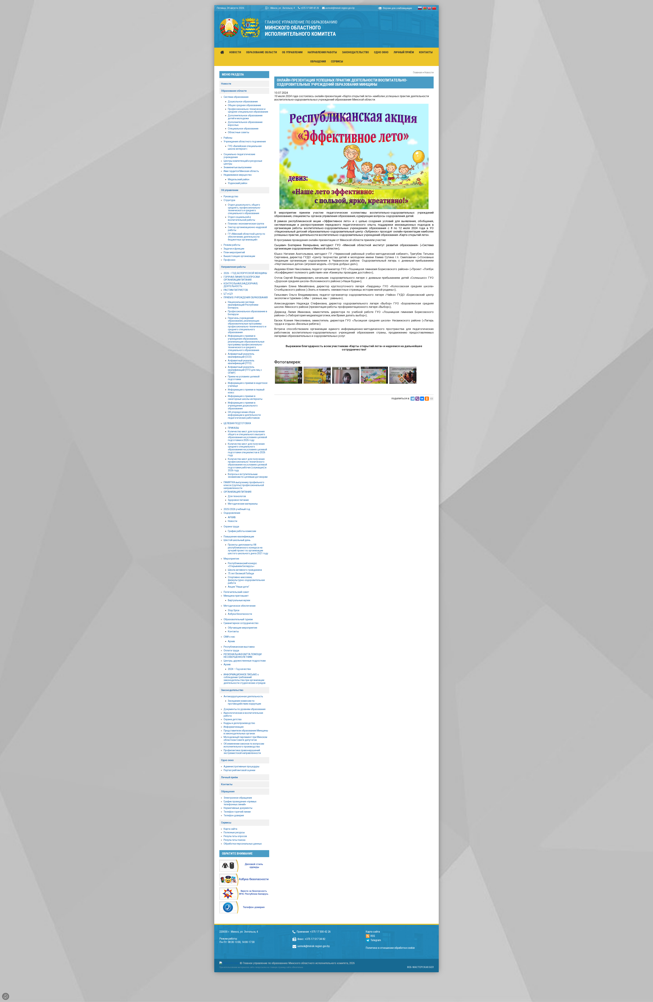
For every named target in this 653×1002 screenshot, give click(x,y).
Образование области (234, 90)
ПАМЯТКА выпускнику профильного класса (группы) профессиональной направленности (244, 485)
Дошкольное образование (243, 101)
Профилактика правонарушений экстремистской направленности (242, 752)
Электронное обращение (238, 797)
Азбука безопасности (240, 614)
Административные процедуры (241, 766)
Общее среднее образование (244, 105)
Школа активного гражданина (245, 570)
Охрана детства (232, 719)
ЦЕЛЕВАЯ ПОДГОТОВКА (237, 423)
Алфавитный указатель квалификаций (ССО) (241, 355)
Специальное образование (243, 128)
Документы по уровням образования (244, 709)
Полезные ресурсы (234, 832)
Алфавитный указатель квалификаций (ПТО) (241, 362)
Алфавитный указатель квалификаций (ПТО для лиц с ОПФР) (245, 370)
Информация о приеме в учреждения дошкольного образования (243, 405)
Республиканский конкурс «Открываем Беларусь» (242, 564)
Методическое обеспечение (240, 605)
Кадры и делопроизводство (239, 723)
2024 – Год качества (239, 669)
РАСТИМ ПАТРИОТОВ (236, 290)
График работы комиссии (242, 531)
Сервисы (226, 822)
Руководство (231, 196)
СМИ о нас (229, 636)
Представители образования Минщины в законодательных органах (246, 732)
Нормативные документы (238, 808)
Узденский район (237, 183)
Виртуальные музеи (239, 600)
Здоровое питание (238, 500)
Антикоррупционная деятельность (243, 696)
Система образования (236, 97)
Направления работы (233, 266)
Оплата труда (231, 650)
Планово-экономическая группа (246, 223)
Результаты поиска (234, 840)
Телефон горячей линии (237, 811)
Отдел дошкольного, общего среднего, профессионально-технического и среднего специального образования (244, 209)
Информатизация (234, 726)
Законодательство (232, 690)
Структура (229, 200)
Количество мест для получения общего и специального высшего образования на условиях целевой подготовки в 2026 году (247, 435)
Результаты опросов (235, 836)
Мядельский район (238, 179)
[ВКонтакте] (422, 399)
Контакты (233, 631)
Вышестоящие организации (239, 256)
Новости (429, 72)
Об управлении (229, 190)
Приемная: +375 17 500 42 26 (314, 931)
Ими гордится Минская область (241, 171)
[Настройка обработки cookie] (5, 996)
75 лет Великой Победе (241, 573)
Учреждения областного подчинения (245, 141)
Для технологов (237, 496)
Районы (228, 137)
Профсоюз (229, 259)
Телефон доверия (234, 815)
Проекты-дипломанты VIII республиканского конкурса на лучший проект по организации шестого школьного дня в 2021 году (248, 549)
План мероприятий (234, 252)
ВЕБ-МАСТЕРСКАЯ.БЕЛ (420, 967)
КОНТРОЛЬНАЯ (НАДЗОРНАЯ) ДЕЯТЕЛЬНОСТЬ (241, 285)
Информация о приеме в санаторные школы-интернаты (245, 397)
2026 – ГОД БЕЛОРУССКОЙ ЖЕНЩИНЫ (245, 273)
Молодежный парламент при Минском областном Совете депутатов (245, 738)
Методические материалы (243, 503)
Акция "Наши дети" (238, 586)
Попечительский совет (236, 592)
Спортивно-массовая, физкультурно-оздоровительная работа (246, 580)
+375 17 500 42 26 (310, 8)
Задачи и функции (234, 248)
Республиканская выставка (239, 646)
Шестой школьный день (237, 540)
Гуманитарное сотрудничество (241, 623)
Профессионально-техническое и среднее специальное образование (248, 110)
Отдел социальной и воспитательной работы (241, 218)
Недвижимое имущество (238, 174)
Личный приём (229, 777)
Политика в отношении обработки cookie (390, 947)
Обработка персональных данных (243, 843)
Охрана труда (231, 526)
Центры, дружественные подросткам (245, 660)
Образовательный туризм (238, 619)
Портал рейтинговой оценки (239, 770)
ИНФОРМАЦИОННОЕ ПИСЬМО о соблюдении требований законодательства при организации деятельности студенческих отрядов (244, 678)
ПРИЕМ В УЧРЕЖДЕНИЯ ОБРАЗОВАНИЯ (246, 297)
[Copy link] (432, 399)
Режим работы (232, 245)
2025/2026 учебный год (237, 509)
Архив (231, 641)
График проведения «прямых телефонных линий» (240, 803)
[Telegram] (413, 399)
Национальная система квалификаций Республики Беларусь (243, 305)
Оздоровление (232, 513)
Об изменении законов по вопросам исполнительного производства (244, 745)
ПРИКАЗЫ (233, 428)
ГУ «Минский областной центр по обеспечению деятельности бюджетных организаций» (246, 236)
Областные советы (238, 132)
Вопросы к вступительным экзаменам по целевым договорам (247, 475)
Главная (417, 72)
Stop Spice (233, 610)
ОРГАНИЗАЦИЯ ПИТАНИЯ (237, 491)
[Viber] (417, 399)
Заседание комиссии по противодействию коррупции (244, 702)
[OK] (427, 399)
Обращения (228, 791)
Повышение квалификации (239, 536)
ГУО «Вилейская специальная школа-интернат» (245, 147)
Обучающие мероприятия (242, 627)
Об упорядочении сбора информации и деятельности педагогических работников (244, 415)
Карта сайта (230, 829)
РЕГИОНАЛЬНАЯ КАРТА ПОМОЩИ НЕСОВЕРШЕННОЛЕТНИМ (243, 655)
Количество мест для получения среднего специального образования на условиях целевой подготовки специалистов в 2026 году (247, 449)
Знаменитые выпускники (238, 167)
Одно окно (227, 760)
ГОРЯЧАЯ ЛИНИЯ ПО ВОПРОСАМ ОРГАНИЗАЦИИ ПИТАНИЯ (242, 278)
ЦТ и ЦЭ (228, 293)
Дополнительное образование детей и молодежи (245, 117)
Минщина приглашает (236, 595)
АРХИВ (232, 517)
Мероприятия (231, 558)
